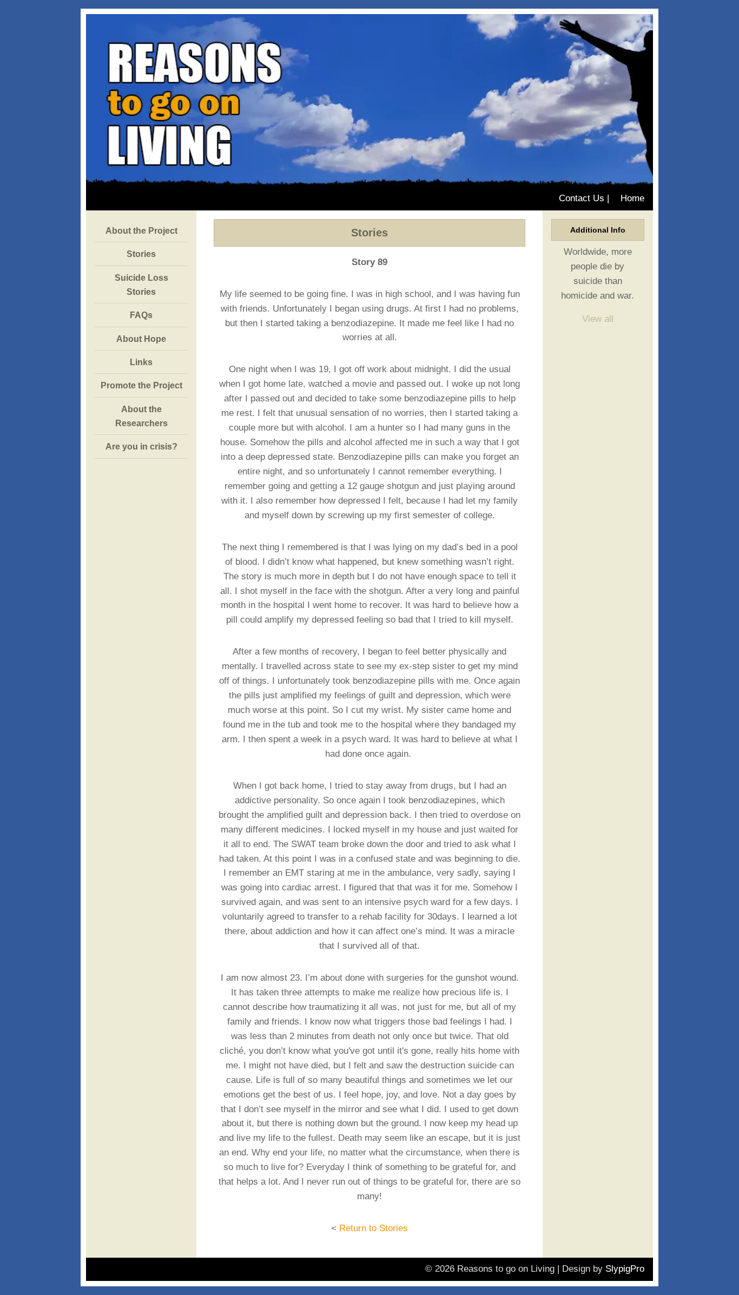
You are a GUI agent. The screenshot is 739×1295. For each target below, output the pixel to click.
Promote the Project (141, 385)
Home (632, 198)
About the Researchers (141, 416)
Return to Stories (373, 1228)
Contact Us (581, 198)
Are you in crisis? (141, 446)
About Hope (141, 338)
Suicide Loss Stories (141, 284)
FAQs (141, 315)
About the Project (141, 230)
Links (141, 362)
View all (597, 319)
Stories (141, 254)
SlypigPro (624, 1269)
